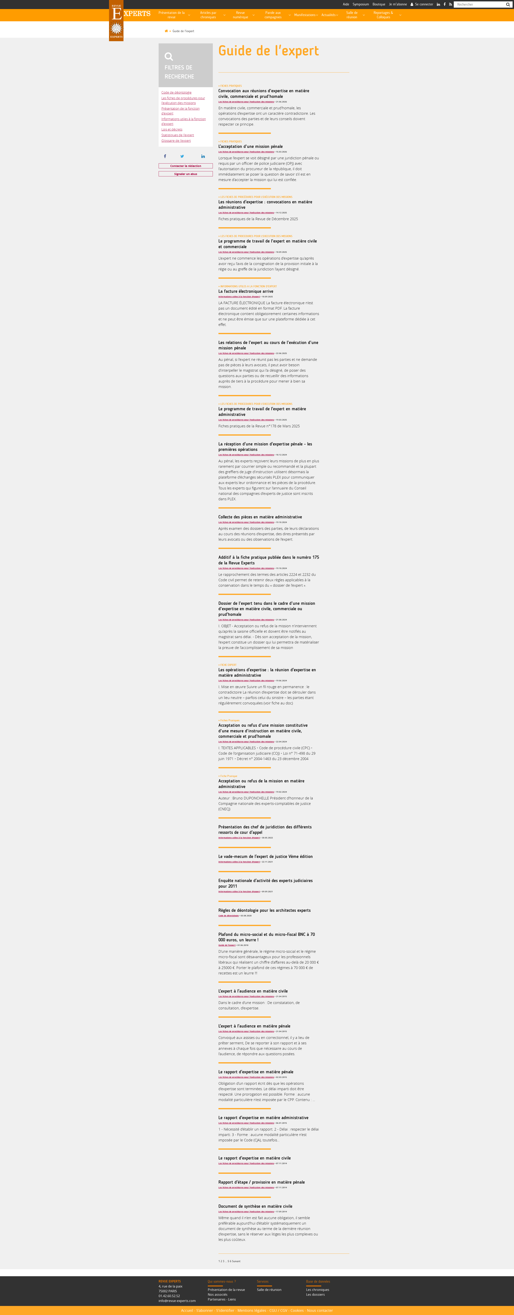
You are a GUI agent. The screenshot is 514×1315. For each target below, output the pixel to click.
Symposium (361, 4)
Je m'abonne (398, 4)
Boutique (379, 4)
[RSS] (450, 4)
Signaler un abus (185, 174)
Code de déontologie (176, 92)
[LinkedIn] (203, 156)
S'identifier (225, 1310)
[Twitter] (182, 156)
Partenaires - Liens (222, 1299)
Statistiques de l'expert (177, 135)
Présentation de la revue (226, 1289)
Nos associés (217, 1294)
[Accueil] (168, 31)
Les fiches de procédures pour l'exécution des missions (246, 101)
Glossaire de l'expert (176, 140)
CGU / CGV (278, 1310)
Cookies (297, 1310)
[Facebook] (445, 4)
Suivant (236, 1261)
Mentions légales (252, 1310)
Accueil (187, 1310)
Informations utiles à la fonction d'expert (239, 296)
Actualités (328, 15)
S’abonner (204, 1310)
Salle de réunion (269, 1289)
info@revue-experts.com (177, 1301)
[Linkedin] (438, 4)
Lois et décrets (171, 129)
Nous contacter (320, 1310)
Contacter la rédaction (185, 166)
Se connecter (424, 4)
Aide (346, 4)
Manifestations (304, 15)
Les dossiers (315, 1294)
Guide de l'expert (183, 31)
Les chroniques (317, 1289)
